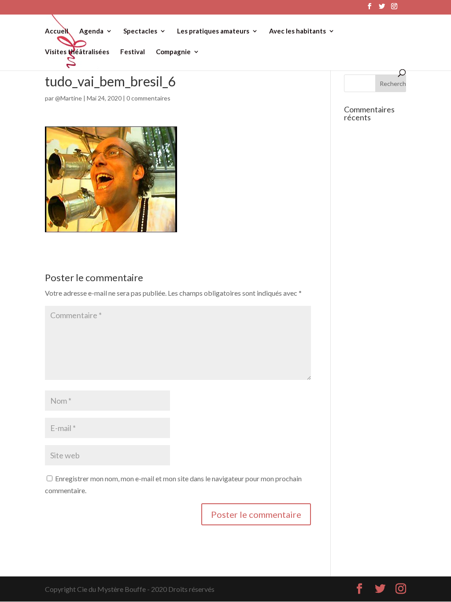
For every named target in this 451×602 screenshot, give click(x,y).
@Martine (68, 98)
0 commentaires (148, 98)
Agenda (91, 31)
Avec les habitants (297, 31)
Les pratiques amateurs (213, 31)
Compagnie (173, 52)
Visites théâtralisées (77, 52)
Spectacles (140, 31)
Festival (132, 52)
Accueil (56, 31)
